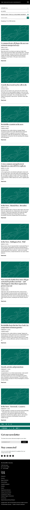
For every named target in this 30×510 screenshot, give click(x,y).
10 (6, 424)
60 (11, 424)
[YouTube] (7, 456)
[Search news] (28, 18)
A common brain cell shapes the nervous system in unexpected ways (14, 44)
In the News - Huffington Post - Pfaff (13, 242)
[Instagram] (10, 456)
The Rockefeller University (7, 463)
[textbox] (15, 8)
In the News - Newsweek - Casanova (13, 406)
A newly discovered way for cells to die (14, 85)
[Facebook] (2, 456)
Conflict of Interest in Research (18, 504)
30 (8, 424)
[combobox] (15, 8)
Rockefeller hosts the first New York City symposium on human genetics (15, 326)
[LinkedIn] (13, 456)
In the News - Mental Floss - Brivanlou (14, 205)
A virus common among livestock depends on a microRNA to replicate (13, 165)
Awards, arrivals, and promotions (12, 367)
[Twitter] (5, 456)
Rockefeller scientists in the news (12, 124)
